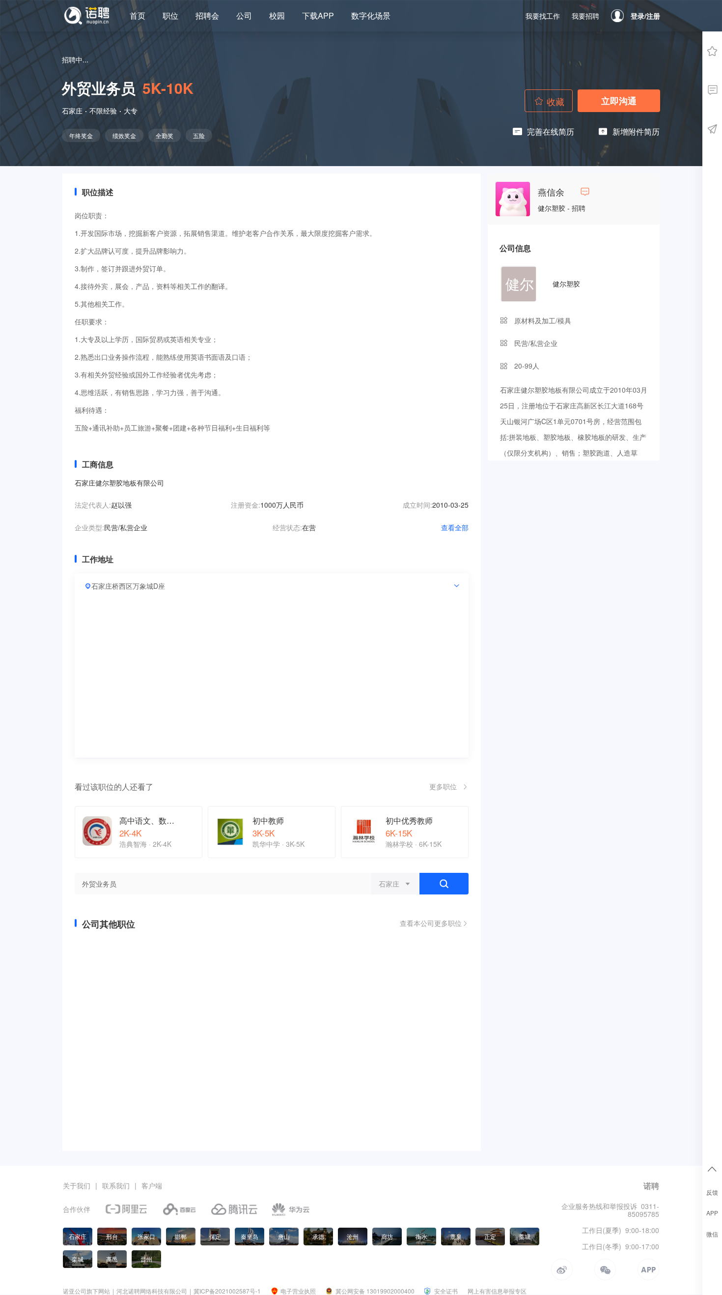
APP (712, 1212)
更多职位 (443, 786)
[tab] (272, 586)
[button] (272, 586)
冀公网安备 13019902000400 (375, 1291)
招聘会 (207, 15)
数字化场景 (370, 15)
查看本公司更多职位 (431, 923)
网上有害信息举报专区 (497, 1291)
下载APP (318, 15)
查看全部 (455, 527)
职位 (170, 15)
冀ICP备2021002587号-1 (227, 1291)
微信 (712, 1234)
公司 (244, 15)
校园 (277, 15)
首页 (137, 15)
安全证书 (446, 1291)
